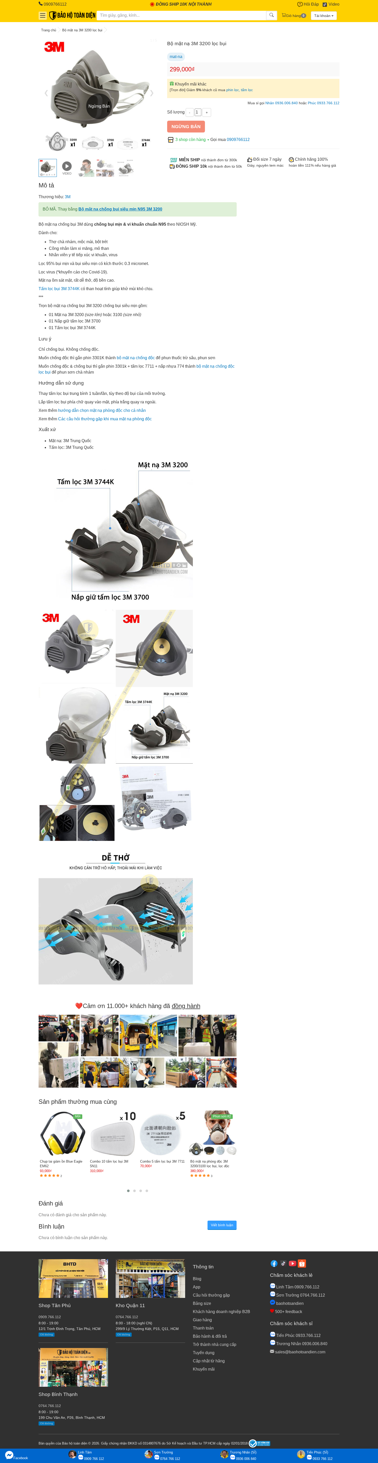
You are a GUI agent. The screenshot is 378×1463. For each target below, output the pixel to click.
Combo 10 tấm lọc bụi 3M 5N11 (109, 1164)
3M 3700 (93, 321)
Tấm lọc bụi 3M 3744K (59, 289)
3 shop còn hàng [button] (190, 139)
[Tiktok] (283, 1263)
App (196, 1287)
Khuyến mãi (204, 1369)
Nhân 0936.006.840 (281, 103)
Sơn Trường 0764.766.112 (300, 1295)
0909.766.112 (50, 1317)
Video (333, 4)
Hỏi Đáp (311, 4)
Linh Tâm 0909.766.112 (297, 1287)
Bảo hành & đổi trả (210, 1336)
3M (67, 197)
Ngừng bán (186, 126)
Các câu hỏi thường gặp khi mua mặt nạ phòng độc (105, 419)
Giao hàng (202, 1320)
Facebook (20, 1458)
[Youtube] (293, 1263)
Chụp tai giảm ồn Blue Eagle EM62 (61, 1164)
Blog (197, 1279)
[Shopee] (302, 1263)
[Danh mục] (43, 15)
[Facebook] (274, 1263)
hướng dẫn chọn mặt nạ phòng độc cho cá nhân (102, 410)
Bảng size (202, 1303)
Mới (77, 1116)
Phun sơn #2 (222, 1116)
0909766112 (55, 4)
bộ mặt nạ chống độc (136, 358)
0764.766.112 (50, 1406)
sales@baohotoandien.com (299, 1352)
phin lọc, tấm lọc (239, 90)
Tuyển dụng (203, 1353)
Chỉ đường (46, 1334)
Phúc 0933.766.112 (323, 103)
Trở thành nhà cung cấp (214, 1344)
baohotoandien (289, 1303)
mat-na (176, 56)
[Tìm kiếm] (271, 15)
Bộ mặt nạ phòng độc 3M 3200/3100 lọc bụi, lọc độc (209, 1164)
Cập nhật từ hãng (209, 1361)
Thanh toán (203, 1328)
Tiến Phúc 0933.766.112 (298, 1335)
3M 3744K (86, 328)
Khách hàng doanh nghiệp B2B (221, 1311)
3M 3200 (76, 314)
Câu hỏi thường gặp (211, 1295)
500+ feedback (288, 1311)
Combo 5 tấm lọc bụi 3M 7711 (162, 1161)
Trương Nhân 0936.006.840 (301, 1344)
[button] (128, 1190)
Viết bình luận (222, 1225)
